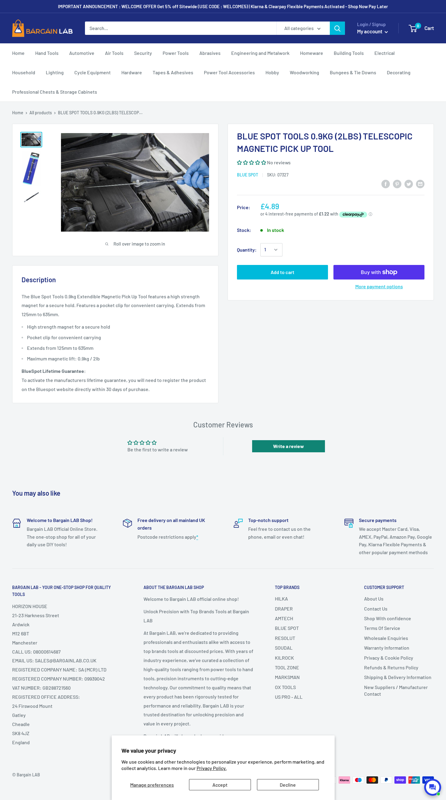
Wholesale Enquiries (386, 638)
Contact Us (375, 608)
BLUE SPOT (247, 174)
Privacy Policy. (212, 768)
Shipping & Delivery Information (397, 677)
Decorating (399, 72)
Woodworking (304, 72)
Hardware (131, 72)
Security (143, 53)
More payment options (379, 286)
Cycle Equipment (92, 72)
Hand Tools (47, 53)
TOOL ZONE (287, 667)
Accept (220, 785)
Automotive (81, 53)
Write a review (288, 446)
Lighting (55, 72)
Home (18, 53)
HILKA (281, 598)
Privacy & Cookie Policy (388, 658)
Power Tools (176, 53)
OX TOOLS (285, 687)
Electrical (384, 53)
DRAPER (284, 608)
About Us (373, 598)
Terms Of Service (382, 628)
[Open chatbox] (432, 787)
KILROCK (284, 658)
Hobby (272, 72)
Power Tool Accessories (229, 72)
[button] (251, 162)
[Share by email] (420, 184)
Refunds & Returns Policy (391, 667)
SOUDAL (283, 648)
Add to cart (282, 272)
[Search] (337, 28)
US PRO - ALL (288, 697)
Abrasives (210, 53)
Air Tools (114, 53)
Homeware (311, 53)
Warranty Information (386, 648)
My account (370, 31)
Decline (288, 785)
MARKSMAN (287, 677)
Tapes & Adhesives (173, 72)
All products (40, 112)
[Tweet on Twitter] (408, 184)
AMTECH (284, 618)
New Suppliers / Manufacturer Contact (396, 690)
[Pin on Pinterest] (397, 184)
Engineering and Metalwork (260, 53)
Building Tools (349, 53)
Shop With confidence (387, 618)
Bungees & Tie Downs (353, 72)
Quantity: (247, 250)
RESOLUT (285, 638)
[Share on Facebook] (385, 184)
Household (23, 72)
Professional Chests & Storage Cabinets (54, 92)
